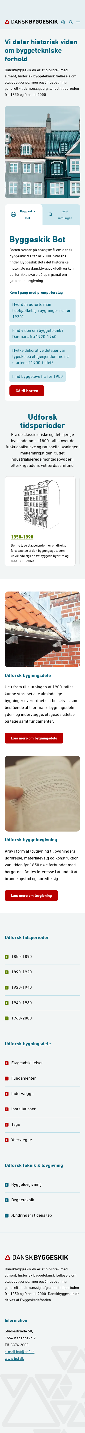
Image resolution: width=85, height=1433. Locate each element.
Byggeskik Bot (27, 214)
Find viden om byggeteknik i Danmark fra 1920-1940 (37, 333)
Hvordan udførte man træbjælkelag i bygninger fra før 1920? (41, 310)
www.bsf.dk (14, 1358)
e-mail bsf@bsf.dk (19, 1351)
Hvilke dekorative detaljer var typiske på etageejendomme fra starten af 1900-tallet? (40, 356)
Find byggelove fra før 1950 (37, 376)
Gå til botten (27, 390)
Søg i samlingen (64, 214)
